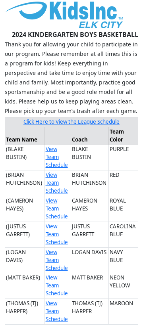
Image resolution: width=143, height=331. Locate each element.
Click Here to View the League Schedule (71, 121)
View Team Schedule (57, 156)
